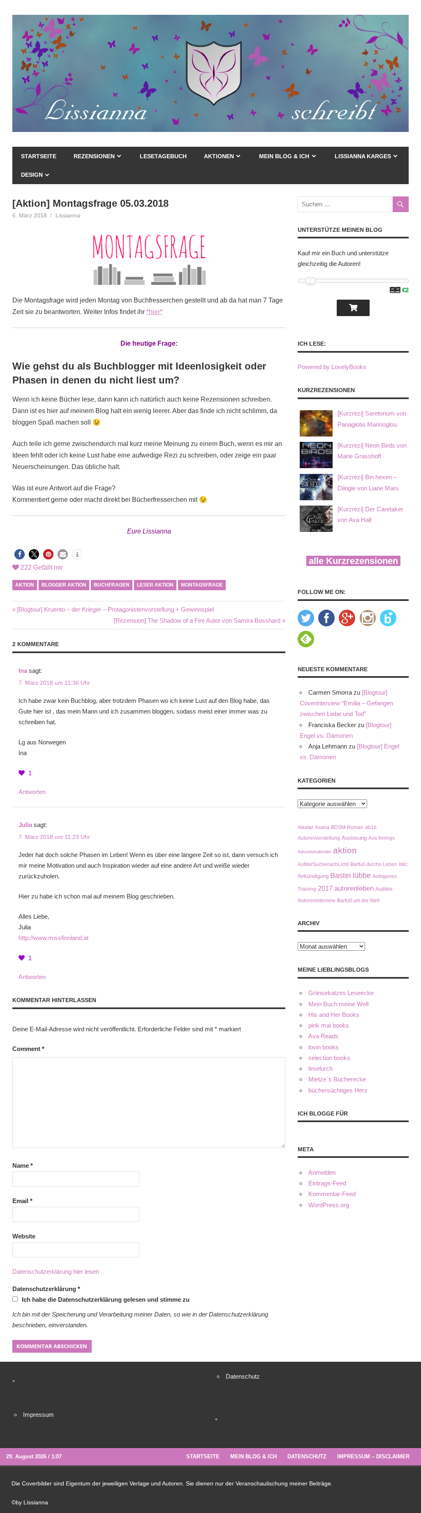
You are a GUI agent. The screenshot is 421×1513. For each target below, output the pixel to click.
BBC (403, 864)
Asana (322, 827)
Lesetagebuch (163, 156)
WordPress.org (328, 1204)
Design (32, 174)
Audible (384, 889)
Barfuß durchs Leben (373, 864)
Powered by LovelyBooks (332, 366)
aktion (24, 585)
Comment (28, 1048)
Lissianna (68, 215)
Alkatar (305, 827)
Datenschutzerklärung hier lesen (55, 1271)
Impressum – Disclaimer (373, 1456)
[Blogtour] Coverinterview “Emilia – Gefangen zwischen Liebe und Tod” (346, 703)
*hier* (154, 311)
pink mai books (328, 1025)
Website (23, 1236)
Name (22, 1165)
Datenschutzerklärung (46, 1288)
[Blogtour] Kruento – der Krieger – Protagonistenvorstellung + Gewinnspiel (115, 609)
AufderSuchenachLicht (323, 864)
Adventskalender (314, 851)
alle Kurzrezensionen (353, 561)
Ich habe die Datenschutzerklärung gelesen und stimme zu (106, 1299)
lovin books (323, 1047)
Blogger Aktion (64, 585)
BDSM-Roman (347, 827)
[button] (19, 554)
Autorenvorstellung (319, 838)
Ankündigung (313, 876)
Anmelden (321, 1172)
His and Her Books (333, 1014)
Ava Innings (381, 838)
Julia (25, 824)
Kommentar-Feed (332, 1193)
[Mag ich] (22, 772)
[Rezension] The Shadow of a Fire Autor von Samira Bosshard (197, 620)
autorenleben (354, 888)
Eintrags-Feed (327, 1183)
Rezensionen (94, 156)
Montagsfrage (202, 585)
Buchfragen (112, 585)
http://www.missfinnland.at (53, 937)
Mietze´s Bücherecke (337, 1079)
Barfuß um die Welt (358, 900)
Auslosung (354, 838)
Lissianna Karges (363, 156)
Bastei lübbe (350, 875)
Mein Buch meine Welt (338, 1003)
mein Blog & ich (284, 156)
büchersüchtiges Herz (338, 1090)
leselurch (320, 1068)
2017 (325, 888)
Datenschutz (243, 1376)
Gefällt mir (42, 567)
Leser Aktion (155, 585)
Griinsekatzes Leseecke (341, 992)
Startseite (38, 156)
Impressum (38, 1414)
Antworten (32, 791)
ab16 (371, 827)
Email (22, 1200)
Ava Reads (323, 1036)
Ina (23, 670)
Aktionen (219, 156)
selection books (329, 1057)
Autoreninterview (316, 900)
